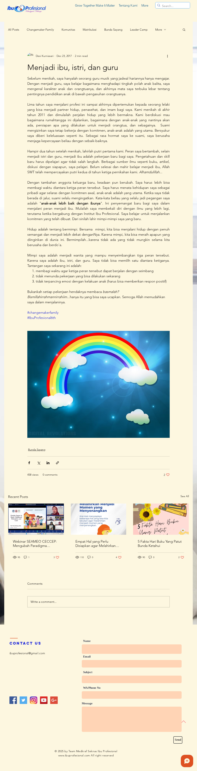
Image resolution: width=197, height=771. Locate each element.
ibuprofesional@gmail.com (27, 653)
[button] (184, 29)
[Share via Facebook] (29, 463)
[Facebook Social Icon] (13, 700)
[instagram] (33, 700)
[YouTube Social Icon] (44, 700)
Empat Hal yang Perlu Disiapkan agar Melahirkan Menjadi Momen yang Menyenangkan (95, 543)
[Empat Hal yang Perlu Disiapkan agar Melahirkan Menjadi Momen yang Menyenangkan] (98, 519)
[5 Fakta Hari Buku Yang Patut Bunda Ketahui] (161, 519)
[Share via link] (57, 463)
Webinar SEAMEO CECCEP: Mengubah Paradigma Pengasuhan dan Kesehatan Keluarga (35, 543)
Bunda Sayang (113, 29)
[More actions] (167, 56)
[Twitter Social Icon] (23, 700)
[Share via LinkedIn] (48, 463)
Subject (87, 672)
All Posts (13, 29)
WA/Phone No (92, 687)
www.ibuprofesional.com (74, 755)
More (158, 29)
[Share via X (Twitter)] (38, 463)
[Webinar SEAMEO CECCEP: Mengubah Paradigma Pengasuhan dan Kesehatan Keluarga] (36, 519)
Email (87, 656)
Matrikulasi (90, 29)
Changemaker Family (40, 29)
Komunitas (68, 29)
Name (87, 641)
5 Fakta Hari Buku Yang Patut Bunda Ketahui (160, 543)
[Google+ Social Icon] (54, 700)
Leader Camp (139, 29)
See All (184, 496)
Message (87, 703)
